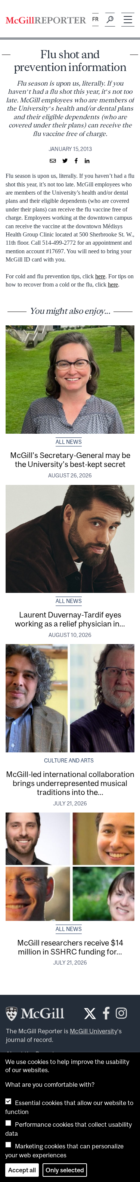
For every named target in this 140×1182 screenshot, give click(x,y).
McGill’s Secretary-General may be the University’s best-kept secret (70, 459)
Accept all (22, 1170)
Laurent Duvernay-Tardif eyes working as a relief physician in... (70, 619)
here (100, 276)
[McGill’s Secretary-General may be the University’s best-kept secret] (70, 379)
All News (69, 442)
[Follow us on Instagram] (121, 1015)
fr (95, 19)
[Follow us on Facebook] (106, 1015)
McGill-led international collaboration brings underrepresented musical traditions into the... (70, 783)
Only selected (65, 1170)
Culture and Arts (69, 761)
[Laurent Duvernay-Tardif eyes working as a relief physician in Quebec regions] (70, 539)
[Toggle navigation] (127, 19)
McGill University (93, 1031)
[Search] (110, 20)
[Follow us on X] (90, 1013)
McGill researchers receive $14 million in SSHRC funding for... (70, 947)
